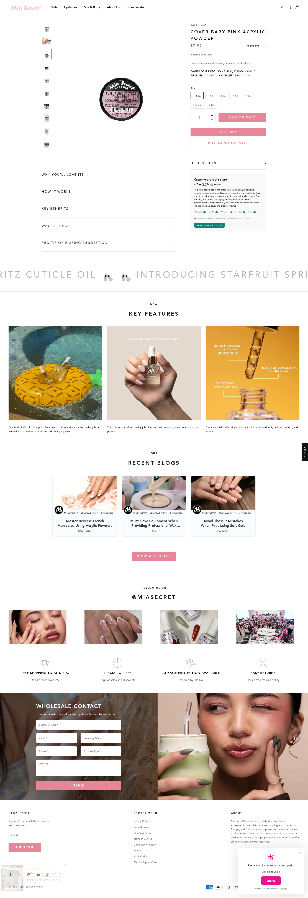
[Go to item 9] (47, 131)
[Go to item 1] (47, 28)
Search (137, 851)
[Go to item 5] (47, 80)
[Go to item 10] (47, 144)
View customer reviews (209, 225)
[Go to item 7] (47, 105)
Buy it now (228, 131)
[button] (71, 864)
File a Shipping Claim (145, 862)
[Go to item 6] (47, 93)
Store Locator (136, 7)
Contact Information (145, 845)
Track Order (140, 856)
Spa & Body (92, 7)
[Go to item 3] (47, 54)
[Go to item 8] (47, 118)
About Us (113, 7)
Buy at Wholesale (228, 143)
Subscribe (25, 847)
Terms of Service (143, 839)
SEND (78, 785)
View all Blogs (154, 556)
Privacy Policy (141, 821)
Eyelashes (70, 7)
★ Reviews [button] (305, 452)
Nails (53, 7)
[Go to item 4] (47, 67)
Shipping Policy (142, 833)
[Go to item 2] (47, 41)
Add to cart (242, 117)
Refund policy (141, 827)
